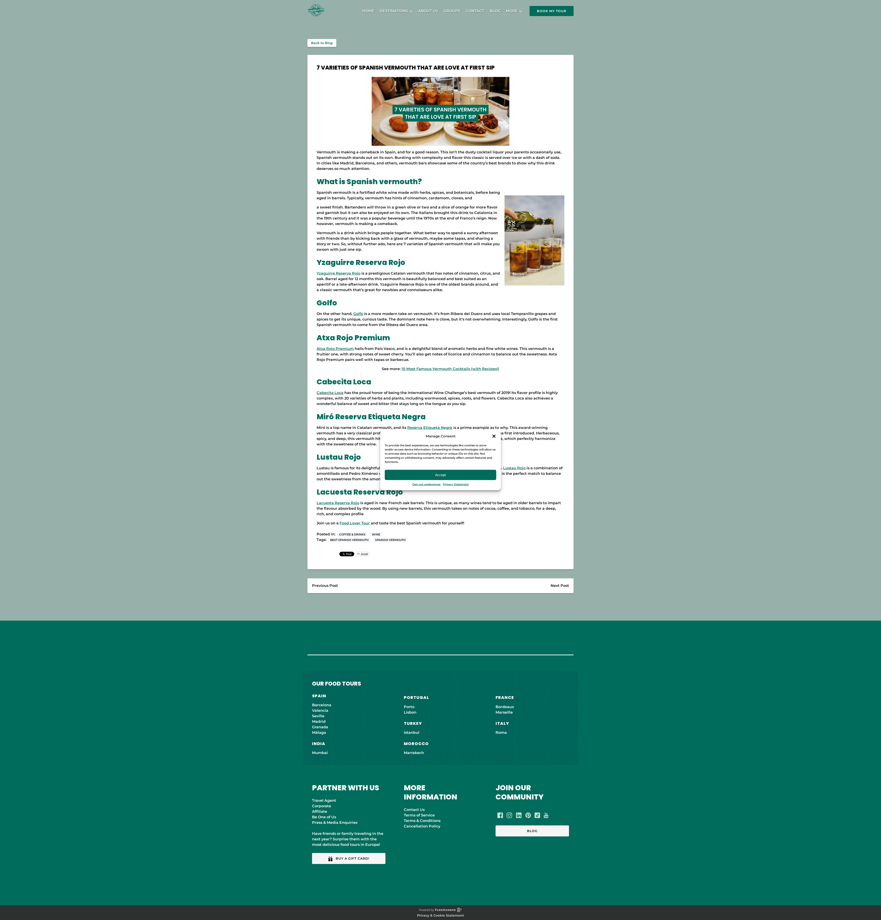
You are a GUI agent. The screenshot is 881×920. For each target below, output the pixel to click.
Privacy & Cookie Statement (440, 915)
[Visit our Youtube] (546, 815)
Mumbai (320, 753)
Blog (495, 11)
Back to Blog (322, 43)
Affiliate (319, 811)
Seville (318, 716)
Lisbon (410, 712)
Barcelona (321, 705)
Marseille (504, 712)
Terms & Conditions (422, 821)
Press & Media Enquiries (334, 822)
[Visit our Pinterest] (528, 815)
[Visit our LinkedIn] (519, 815)
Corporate (321, 806)
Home (368, 11)
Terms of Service (419, 815)
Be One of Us (324, 817)
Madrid (319, 721)
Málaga (319, 732)
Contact (475, 11)
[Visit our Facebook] (500, 815)
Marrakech (414, 753)
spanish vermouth (390, 540)
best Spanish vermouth (349, 540)
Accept (440, 475)
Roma (501, 732)
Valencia (320, 710)
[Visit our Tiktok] (537, 815)
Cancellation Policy (422, 826)
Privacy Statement (456, 484)
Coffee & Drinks (352, 534)
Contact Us (414, 809)
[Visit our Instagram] (509, 815)
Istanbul (411, 732)
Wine (376, 534)
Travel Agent (324, 800)
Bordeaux (505, 707)
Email (364, 553)
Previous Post (325, 585)
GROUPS (452, 11)
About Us (428, 11)
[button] (494, 436)
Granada (320, 727)
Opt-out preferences (426, 484)
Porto (409, 707)
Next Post (560, 585)
